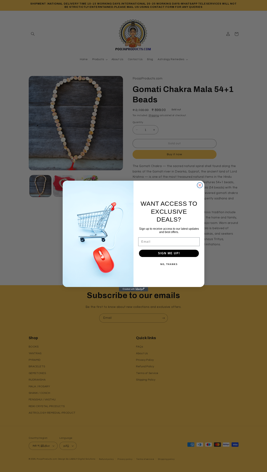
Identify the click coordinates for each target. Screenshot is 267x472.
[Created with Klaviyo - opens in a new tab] (133, 289)
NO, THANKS (169, 264)
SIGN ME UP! (169, 253)
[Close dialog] (200, 185)
